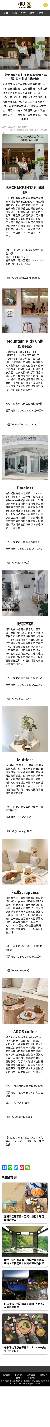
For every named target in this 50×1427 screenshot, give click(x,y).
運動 (41, 12)
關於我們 (43, 1375)
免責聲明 (6, 1375)
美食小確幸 (22, 127)
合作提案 (18, 1378)
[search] (45, 5)
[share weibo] (22, 1167)
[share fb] (4, 1167)
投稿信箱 (31, 1378)
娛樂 (32, 12)
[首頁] (25, 5)
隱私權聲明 (19, 1375)
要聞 (5, 12)
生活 (23, 12)
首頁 (4, 127)
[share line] (10, 1167)
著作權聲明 (31, 1375)
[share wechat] (27, 1167)
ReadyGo (19, 1141)
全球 (14, 12)
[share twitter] (16, 1167)
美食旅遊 (11, 127)
